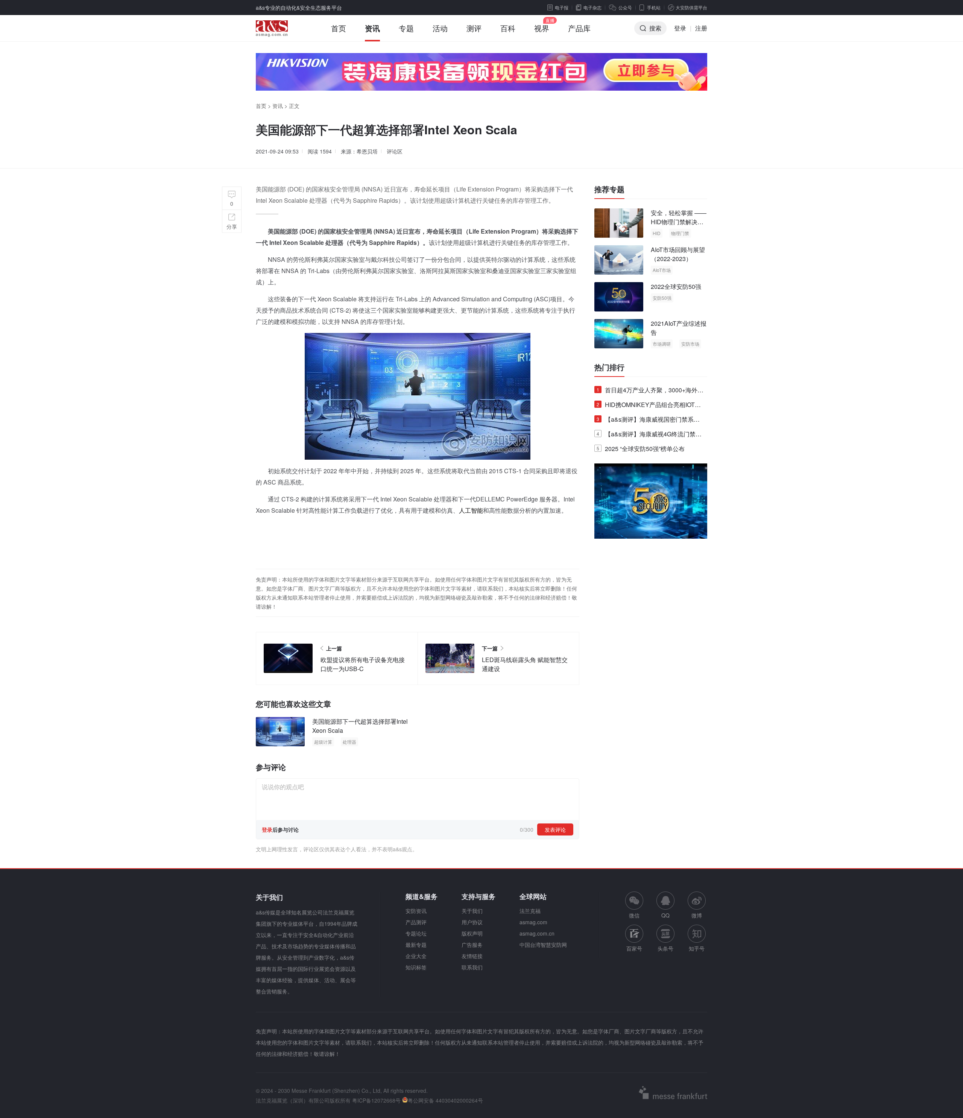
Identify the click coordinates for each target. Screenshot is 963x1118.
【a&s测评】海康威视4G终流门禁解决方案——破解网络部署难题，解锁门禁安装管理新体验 (649, 435)
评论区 (395, 151)
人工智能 (471, 510)
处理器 (349, 741)
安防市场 (690, 343)
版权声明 (472, 933)
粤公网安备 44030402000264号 (445, 1100)
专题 (406, 28)
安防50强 (662, 298)
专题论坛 (416, 933)
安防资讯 (416, 910)
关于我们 (472, 910)
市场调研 (662, 343)
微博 (696, 915)
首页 (338, 28)
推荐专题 (609, 189)
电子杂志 (592, 7)
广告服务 (472, 944)
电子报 (561, 7)
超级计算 (323, 741)
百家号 (634, 948)
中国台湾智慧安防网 (543, 944)
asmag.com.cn (536, 933)
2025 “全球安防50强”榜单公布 (641, 448)
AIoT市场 (662, 270)
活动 (440, 28)
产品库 (579, 28)
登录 (680, 28)
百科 (507, 28)
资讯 (372, 28)
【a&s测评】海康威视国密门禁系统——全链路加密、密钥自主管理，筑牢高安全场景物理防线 (649, 421)
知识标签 (416, 967)
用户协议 (472, 922)
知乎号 (697, 948)
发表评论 (555, 829)
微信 (634, 905)
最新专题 (416, 944)
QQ (665, 915)
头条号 (665, 948)
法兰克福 (530, 910)
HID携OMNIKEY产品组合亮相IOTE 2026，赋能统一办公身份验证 (648, 406)
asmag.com (533, 922)
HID (657, 233)
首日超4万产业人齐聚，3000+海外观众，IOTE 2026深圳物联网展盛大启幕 (650, 391)
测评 (474, 28)
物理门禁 (680, 233)
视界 (541, 28)
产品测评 (416, 922)
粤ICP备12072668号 (376, 1100)
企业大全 (416, 956)
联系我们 (472, 967)
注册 (701, 28)
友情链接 (472, 956)
